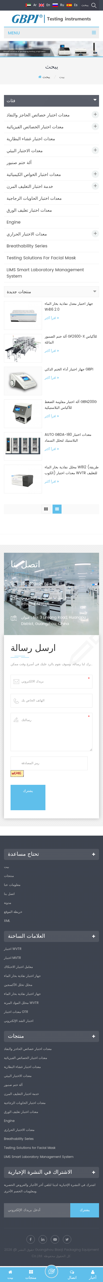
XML (7, 920)
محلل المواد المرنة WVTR (21, 1002)
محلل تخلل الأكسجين (18, 984)
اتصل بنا (9, 893)
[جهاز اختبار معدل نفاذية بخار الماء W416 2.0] (23, 315)
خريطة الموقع (13, 911)
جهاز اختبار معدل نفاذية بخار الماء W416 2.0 (69, 306)
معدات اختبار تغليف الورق (29, 210)
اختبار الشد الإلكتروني (18, 1020)
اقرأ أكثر (50, 318)
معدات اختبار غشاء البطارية (31, 138)
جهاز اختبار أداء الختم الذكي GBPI (69, 369)
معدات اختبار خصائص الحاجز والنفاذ (38, 115)
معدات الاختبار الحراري (27, 234)
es (75, 5)
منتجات (9, 875)
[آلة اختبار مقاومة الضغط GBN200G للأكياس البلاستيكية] (23, 413)
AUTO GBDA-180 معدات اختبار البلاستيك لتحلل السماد (68, 437)
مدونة (7, 902)
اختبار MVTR (12, 958)
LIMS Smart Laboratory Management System (45, 273)
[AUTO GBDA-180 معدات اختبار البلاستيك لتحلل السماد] (23, 446)
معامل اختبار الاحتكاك (18, 967)
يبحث (84, 5)
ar (34, 5)
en (47, 5)
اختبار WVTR (12, 949)
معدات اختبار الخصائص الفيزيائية (35, 127)
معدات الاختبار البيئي (25, 150)
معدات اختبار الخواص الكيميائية (34, 174)
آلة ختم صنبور (19, 162)
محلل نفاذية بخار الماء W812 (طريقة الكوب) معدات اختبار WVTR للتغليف (72, 470)
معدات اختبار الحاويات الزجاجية (34, 198)
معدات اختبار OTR (16, 1011)
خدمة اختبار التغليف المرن (30, 186)
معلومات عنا (12, 884)
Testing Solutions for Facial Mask (41, 258)
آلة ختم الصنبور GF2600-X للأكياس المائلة (71, 339)
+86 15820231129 (36, 584)
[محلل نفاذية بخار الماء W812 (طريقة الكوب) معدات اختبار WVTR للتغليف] (23, 479)
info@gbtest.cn (35, 604)
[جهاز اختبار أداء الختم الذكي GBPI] (23, 380)
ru (61, 5)
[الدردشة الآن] (51, 1271)
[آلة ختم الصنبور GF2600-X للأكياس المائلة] (23, 348)
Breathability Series (27, 246)
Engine (14, 222)
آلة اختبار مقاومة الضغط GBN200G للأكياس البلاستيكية (71, 405)
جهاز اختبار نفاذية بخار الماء (22, 976)
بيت (6, 866)
